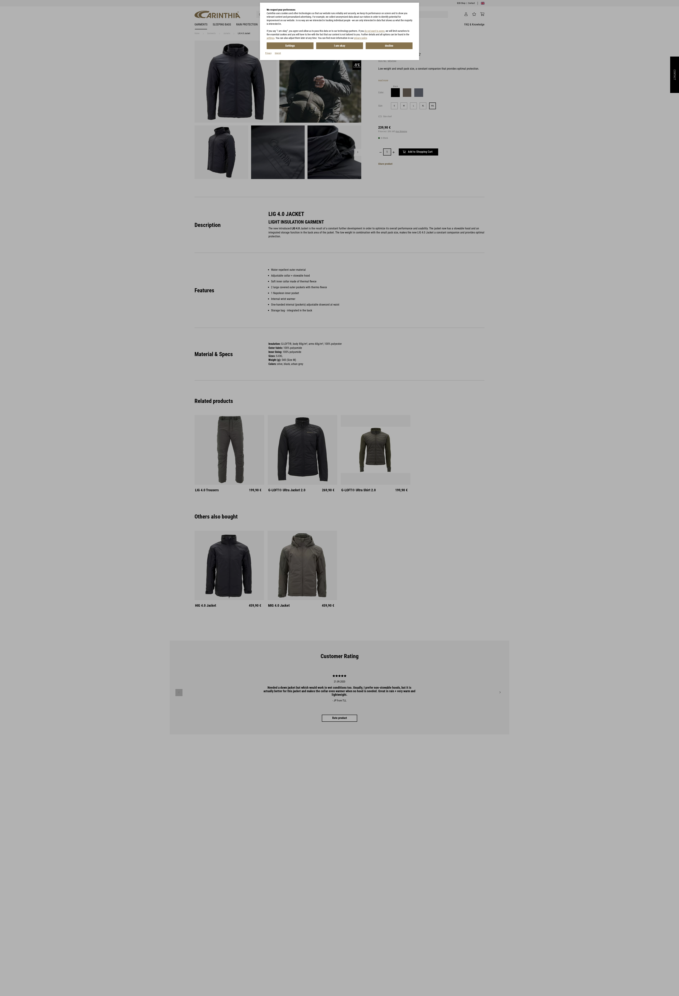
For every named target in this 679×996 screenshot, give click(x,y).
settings (270, 38)
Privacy (268, 53)
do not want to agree (374, 31)
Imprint (278, 53)
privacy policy (360, 38)
